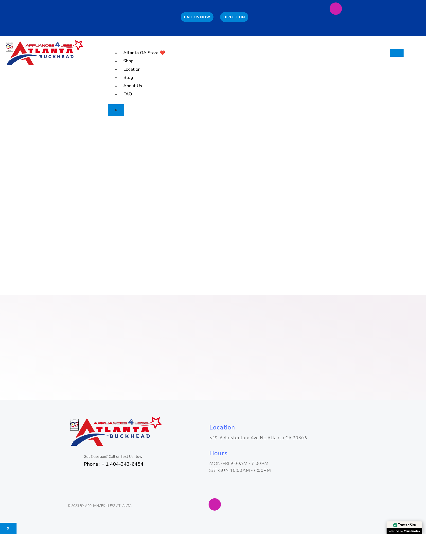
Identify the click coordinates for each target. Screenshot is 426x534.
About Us (132, 86)
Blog (128, 77)
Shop (128, 61)
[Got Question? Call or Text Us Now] (74, 460)
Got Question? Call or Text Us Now (113, 456)
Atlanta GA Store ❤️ (144, 53)
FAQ (127, 94)
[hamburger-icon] (397, 53)
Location (132, 69)
